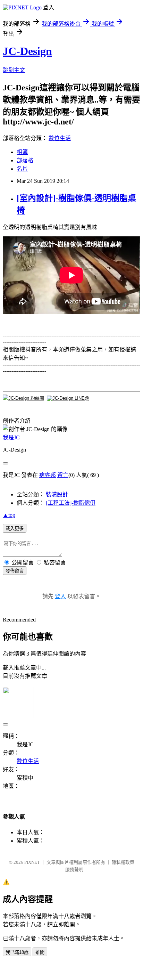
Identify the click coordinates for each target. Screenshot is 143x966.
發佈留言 (15, 571)
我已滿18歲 (17, 952)
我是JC (11, 437)
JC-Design (27, 51)
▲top (9, 515)
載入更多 (15, 528)
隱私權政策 (123, 862)
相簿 (22, 152)
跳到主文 (14, 70)
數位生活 (60, 138)
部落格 (25, 160)
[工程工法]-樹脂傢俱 (70, 503)
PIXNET (32, 862)
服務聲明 (74, 869)
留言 (62, 475)
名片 (22, 169)
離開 (39, 952)
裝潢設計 (57, 494)
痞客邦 (47, 475)
